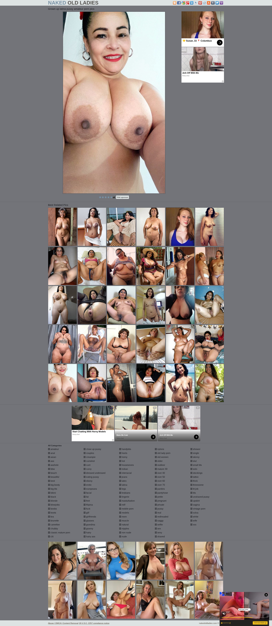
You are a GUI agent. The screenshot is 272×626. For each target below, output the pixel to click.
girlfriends (91, 516)
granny (89, 528)
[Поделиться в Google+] (187, 3)
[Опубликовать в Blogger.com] (174, 3)
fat (87, 497)
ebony (89, 481)
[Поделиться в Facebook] (179, 3)
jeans (124, 477)
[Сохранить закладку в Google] (183, 3)
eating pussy (92, 477)
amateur (54, 449)
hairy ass (90, 536)
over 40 (161, 473)
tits (194, 493)
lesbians (125, 493)
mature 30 (162, 469)
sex (159, 528)
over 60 (161, 481)
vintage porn (198, 509)
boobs (53, 509)
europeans (91, 489)
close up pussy (93, 449)
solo (194, 469)
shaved (161, 536)
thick (195, 481)
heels (124, 453)
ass (52, 461)
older (159, 461)
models (125, 512)
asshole (54, 465)
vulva (195, 512)
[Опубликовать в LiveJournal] (196, 3)
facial (89, 493)
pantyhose (162, 493)
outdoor (161, 465)
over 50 (161, 477)
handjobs (126, 449)
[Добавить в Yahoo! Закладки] (221, 3)
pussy (160, 509)
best (52, 481)
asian (53, 457)
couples (90, 453)
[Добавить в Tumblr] (213, 3)
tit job (195, 489)
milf (123, 505)
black (53, 497)
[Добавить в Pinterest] (200, 3)
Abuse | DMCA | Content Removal (63, 623)
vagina (196, 505)
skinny (195, 457)
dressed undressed (95, 473)
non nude (126, 532)
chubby (54, 528)
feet (88, 501)
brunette (54, 520)
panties (161, 489)
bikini (53, 493)
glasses (90, 520)
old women (162, 457)
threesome (198, 485)
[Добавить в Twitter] (217, 3)
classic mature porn (60, 532)
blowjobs (55, 505)
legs (123, 489)
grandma (90, 524)
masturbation (128, 501)
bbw (52, 469)
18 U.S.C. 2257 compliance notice (94, 623)
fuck (88, 509)
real (159, 512)
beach (53, 473)
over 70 (161, 485)
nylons (160, 449)
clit (51, 536)
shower (196, 449)
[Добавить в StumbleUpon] (208, 3)
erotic (89, 485)
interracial (126, 473)
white (195, 516)
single (195, 453)
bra (52, 516)
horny (124, 457)
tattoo (195, 477)
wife (194, 520)
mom (124, 516)
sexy (159, 532)
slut (194, 461)
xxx (194, 524)
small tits (197, 465)
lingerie (125, 497)
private (160, 505)
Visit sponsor (122, 197)
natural (125, 524)
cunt (88, 465)
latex (124, 481)
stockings (197, 473)
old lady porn (163, 453)
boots (53, 512)
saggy (160, 520)
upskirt (196, 501)
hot (123, 461)
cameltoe (55, 524)
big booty (55, 485)
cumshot (90, 461)
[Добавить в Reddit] (204, 3)
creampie (90, 457)
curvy (89, 469)
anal (52, 453)
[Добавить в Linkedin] (191, 3)
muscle (125, 520)
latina (124, 485)
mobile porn (127, 509)
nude (124, 536)
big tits (53, 489)
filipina (89, 505)
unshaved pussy (200, 497)
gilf (87, 512)
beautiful (54, 477)
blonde (54, 501)
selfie (160, 524)
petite (160, 497)
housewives (127, 465)
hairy (88, 532)
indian (124, 469)
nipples (125, 528)
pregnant (161, 501)
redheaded (162, 516)
